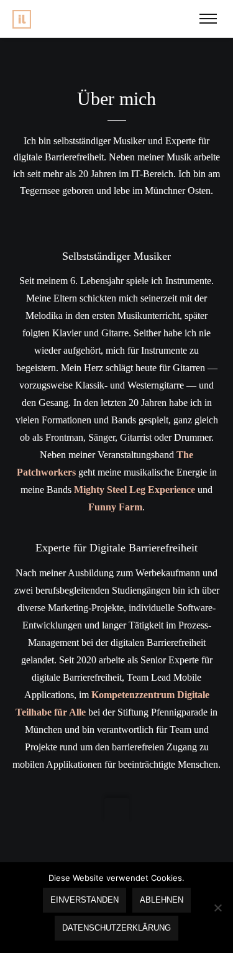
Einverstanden (84, 900)
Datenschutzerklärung (116, 927)
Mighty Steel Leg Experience (134, 489)
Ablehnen (161, 900)
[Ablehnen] (217, 907)
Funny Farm (115, 507)
